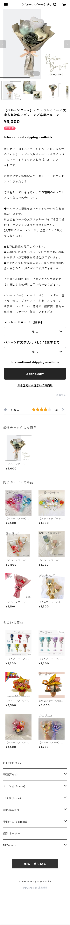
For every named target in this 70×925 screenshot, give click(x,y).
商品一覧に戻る (35, 864)
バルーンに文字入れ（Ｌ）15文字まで (32, 342)
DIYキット (10, 845)
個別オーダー (11, 833)
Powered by (30, 887)
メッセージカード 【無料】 (24, 322)
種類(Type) (10, 774)
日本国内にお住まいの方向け (35, 385)
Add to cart (35, 374)
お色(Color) (11, 810)
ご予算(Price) (12, 798)
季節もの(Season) (15, 821)
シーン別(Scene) (14, 786)
